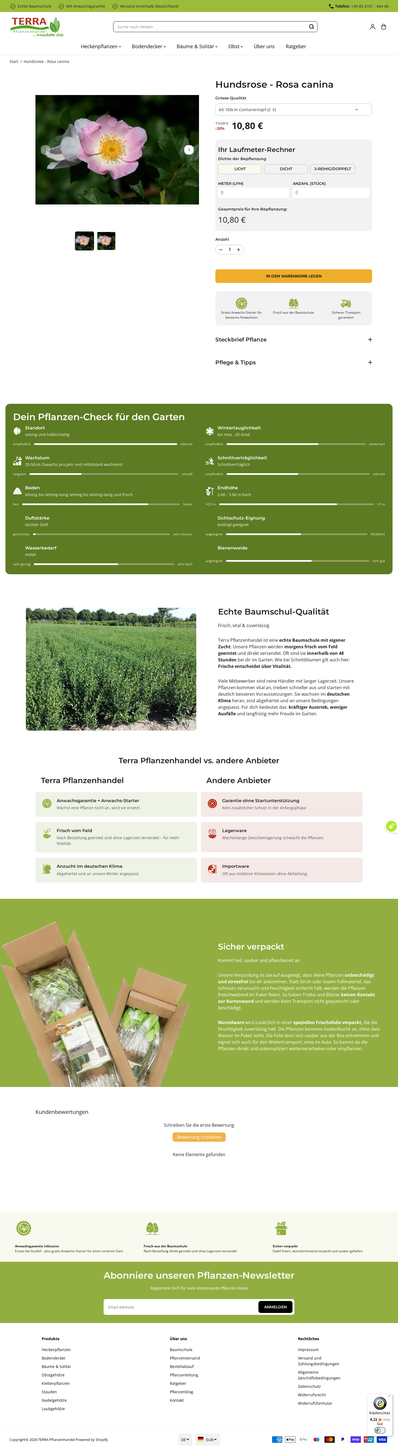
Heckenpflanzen (100, 46)
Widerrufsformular (315, 1403)
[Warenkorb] (383, 27)
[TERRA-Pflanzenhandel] (37, 27)
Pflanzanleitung (184, 1374)
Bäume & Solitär (196, 46)
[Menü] (389, 1397)
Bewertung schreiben (199, 1137)
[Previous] (45, 149)
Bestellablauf (182, 1366)
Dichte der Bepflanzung (242, 158)
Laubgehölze (53, 1408)
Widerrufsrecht (312, 1394)
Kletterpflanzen (56, 1383)
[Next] (189, 149)
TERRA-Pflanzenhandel (56, 1439)
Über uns (264, 46)
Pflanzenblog (181, 1391)
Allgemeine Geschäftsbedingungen (319, 1375)
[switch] (380, 1430)
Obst (234, 46)
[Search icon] (312, 26)
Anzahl (222, 239)
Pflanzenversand (185, 1358)
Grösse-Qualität (230, 98)
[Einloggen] (373, 27)
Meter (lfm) (230, 183)
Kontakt (177, 1400)
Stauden (49, 1391)
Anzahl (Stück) (309, 183)
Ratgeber (296, 46)
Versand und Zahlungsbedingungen (318, 1360)
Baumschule (181, 1349)
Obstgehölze (53, 1374)
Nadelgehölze (54, 1400)
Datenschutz (309, 1386)
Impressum (308, 1349)
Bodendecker (148, 46)
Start (14, 61)
